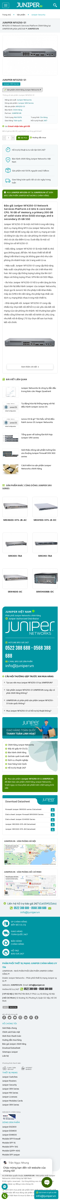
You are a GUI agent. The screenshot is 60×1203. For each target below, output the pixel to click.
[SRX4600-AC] (15, 578)
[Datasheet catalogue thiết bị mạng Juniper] (30, 799)
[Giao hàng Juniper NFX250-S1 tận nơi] (30, 727)
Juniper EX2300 (9, 1127)
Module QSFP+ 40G (11, 1150)
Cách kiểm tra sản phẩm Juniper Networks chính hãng (36, 467)
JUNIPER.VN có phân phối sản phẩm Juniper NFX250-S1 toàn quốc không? (29, 702)
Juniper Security (9, 1085)
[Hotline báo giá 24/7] (5, 1197)
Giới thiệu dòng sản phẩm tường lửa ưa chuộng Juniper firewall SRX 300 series (38, 453)
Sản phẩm (21, 14)
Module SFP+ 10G (10, 1146)
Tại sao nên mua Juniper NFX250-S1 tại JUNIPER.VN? (29, 682)
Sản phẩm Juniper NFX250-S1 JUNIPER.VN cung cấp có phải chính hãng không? (30, 692)
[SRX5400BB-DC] (45, 578)
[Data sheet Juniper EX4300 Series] (53, 819)
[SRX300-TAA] (15, 543)
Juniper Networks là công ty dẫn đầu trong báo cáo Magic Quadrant (38, 389)
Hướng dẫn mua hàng (12, 1040)
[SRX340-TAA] (45, 543)
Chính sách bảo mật (11, 1032)
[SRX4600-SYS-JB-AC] (15, 507)
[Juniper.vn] (29, 5)
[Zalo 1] (5, 1188)
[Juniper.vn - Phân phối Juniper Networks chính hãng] (30, 628)
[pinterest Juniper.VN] (31, 1017)
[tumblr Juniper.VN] (37, 1017)
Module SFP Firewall (11, 1139)
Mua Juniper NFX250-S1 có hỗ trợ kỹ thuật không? (28, 710)
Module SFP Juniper (11, 1154)
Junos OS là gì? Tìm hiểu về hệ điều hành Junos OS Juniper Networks (37, 420)
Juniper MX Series (10, 1093)
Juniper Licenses (9, 1097)
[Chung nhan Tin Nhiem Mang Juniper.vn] (9, 1117)
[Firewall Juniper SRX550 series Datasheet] (53, 809)
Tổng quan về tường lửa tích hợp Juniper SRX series (37, 436)
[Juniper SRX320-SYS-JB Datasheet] (53, 829)
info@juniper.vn (30, 912)
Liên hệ (5, 1056)
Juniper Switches (10, 1077)
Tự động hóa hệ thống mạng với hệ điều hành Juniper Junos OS (38, 405)
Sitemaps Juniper (10, 1052)
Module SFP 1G (9, 1142)
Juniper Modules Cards (12, 1101)
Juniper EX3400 (9, 1131)
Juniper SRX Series (10, 1089)
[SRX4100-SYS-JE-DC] (45, 507)
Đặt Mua (23, 137)
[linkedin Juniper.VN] (26, 1017)
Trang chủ (6, 14)
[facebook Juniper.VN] (4, 1017)
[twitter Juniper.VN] (10, 1017)
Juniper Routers (9, 1081)
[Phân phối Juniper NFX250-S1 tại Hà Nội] (30, 854)
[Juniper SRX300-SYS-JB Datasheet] (53, 824)
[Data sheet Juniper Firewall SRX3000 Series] (53, 815)
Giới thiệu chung (9, 1028)
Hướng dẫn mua (39, 137)
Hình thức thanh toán (11, 1036)
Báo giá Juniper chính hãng (14, 1044)
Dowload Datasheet (11, 1048)
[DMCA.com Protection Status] (10, 1007)
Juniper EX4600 (9, 1135)
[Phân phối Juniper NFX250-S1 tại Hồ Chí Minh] (30, 885)
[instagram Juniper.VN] (20, 1017)
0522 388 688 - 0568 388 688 (38, 989)
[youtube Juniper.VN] (15, 1017)
